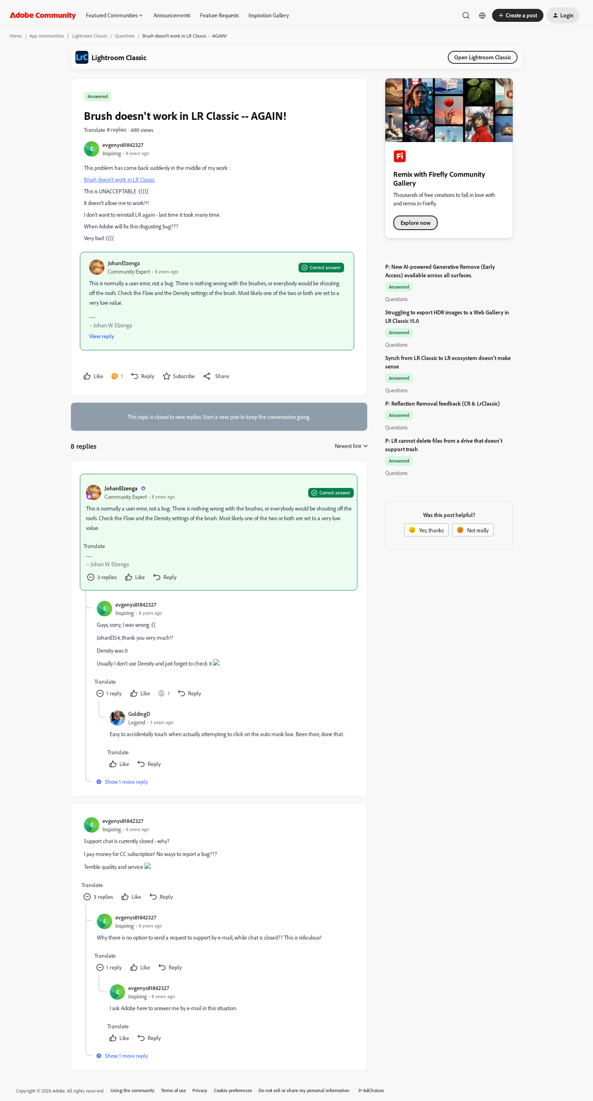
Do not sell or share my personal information (304, 1090)
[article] (218, 532)
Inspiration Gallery (268, 15)
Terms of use (173, 1090)
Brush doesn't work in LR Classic (119, 179)
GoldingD (139, 713)
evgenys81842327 (122, 144)
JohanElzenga (124, 263)
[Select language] (482, 15)
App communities (46, 36)
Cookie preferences (233, 1090)
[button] (517, 15)
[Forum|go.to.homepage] (43, 15)
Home (16, 36)
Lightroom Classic (89, 36)
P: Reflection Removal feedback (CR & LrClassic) (442, 403)
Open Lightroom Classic (482, 57)
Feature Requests (219, 15)
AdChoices (373, 1090)
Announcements (172, 15)
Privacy (199, 1090)
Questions (125, 36)
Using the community (133, 1090)
